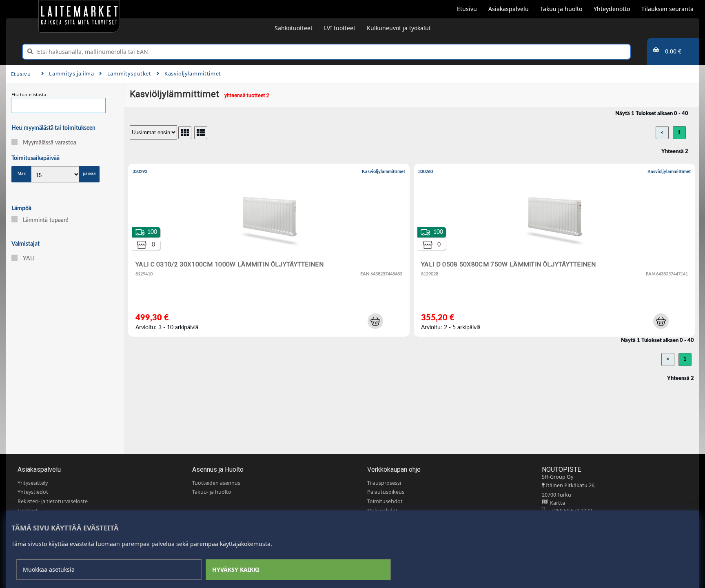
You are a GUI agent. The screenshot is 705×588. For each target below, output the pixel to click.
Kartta (556, 502)
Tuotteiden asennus (216, 482)
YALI (29, 259)
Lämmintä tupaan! (46, 220)
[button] (375, 321)
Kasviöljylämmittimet (192, 73)
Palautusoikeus (385, 491)
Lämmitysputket (129, 73)
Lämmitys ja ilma (71, 73)
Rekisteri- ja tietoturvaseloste (53, 501)
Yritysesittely (33, 482)
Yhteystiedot (33, 491)
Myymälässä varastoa (49, 143)
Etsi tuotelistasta (28, 94)
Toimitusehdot (385, 501)
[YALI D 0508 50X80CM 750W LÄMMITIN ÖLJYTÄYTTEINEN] (556, 252)
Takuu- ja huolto (211, 491)
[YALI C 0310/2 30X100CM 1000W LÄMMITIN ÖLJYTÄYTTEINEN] (270, 252)
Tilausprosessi (384, 482)
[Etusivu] (79, 16)
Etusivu (21, 74)
